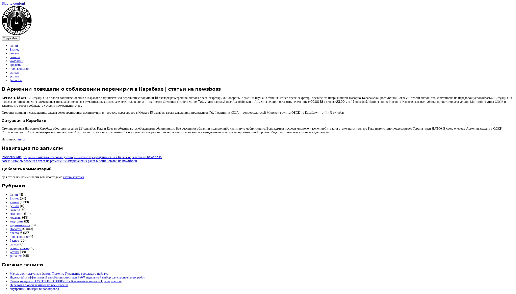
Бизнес (14, 49)
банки (14, 46)
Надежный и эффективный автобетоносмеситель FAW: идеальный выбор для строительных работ (77, 277)
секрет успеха (19, 248)
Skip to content (13, 3)
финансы (16, 80)
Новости (16, 229)
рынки (14, 72)
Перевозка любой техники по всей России (39, 285)
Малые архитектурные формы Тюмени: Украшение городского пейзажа (59, 273)
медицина (16, 221)
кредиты (15, 65)
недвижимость (20, 225)
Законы (15, 57)
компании (16, 61)
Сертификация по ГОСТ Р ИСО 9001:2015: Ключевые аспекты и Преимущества (66, 281)
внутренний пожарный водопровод (34, 289)
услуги (14, 76)
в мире (14, 202)
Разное (14, 240)
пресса (14, 233)
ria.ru (21, 139)
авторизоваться (73, 177)
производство (19, 69)
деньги (14, 53)
